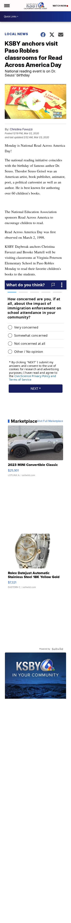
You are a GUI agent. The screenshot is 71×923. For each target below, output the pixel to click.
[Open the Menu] (6, 5)
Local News (16, 34)
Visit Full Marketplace (50, 421)
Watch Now (59, 6)
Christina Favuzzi (21, 129)
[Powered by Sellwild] (57, 649)
